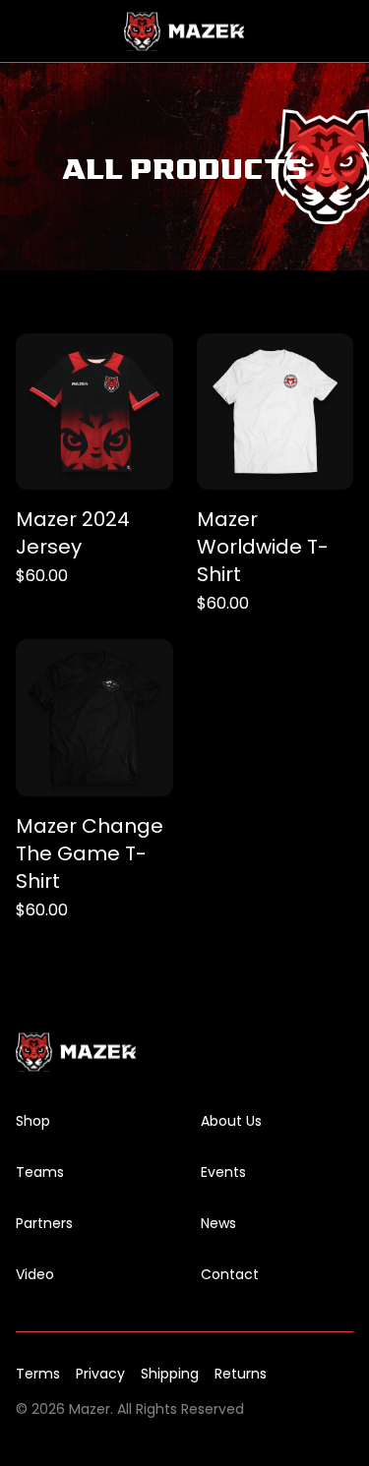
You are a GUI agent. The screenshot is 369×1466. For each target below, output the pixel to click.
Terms (38, 1373)
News (218, 1223)
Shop (33, 1121)
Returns (241, 1373)
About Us (231, 1121)
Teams (40, 1172)
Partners (44, 1223)
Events (223, 1172)
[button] (27, 31)
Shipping (170, 1373)
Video (35, 1274)
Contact (230, 1274)
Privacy (100, 1373)
